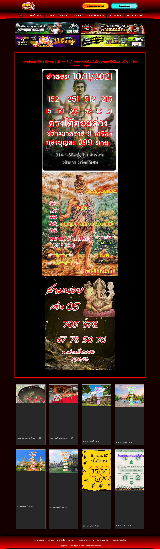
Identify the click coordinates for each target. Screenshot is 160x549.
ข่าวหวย (50, 15)
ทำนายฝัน (64, 15)
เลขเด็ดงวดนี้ (35, 15)
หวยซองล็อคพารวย (95, 15)
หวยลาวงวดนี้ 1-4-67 (25, 506)
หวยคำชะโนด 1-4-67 (124, 525)
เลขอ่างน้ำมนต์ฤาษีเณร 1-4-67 (29, 438)
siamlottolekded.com (93, 546)
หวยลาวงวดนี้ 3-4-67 (124, 442)
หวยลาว (77, 15)
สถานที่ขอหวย (115, 15)
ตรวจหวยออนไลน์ (134, 15)
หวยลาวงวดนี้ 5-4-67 (91, 441)
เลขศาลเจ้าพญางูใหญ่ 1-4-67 (61, 438)
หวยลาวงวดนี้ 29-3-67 (59, 507)
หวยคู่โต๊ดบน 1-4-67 (91, 526)
